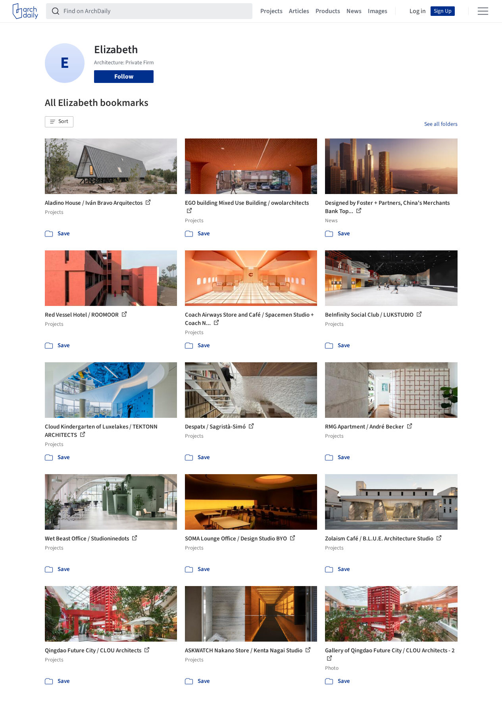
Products (327, 11)
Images (377, 11)
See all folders (441, 124)
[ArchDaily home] (25, 11)
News (354, 11)
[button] (59, 121)
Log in (418, 11)
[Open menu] (483, 11)
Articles (299, 11)
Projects (271, 11)
